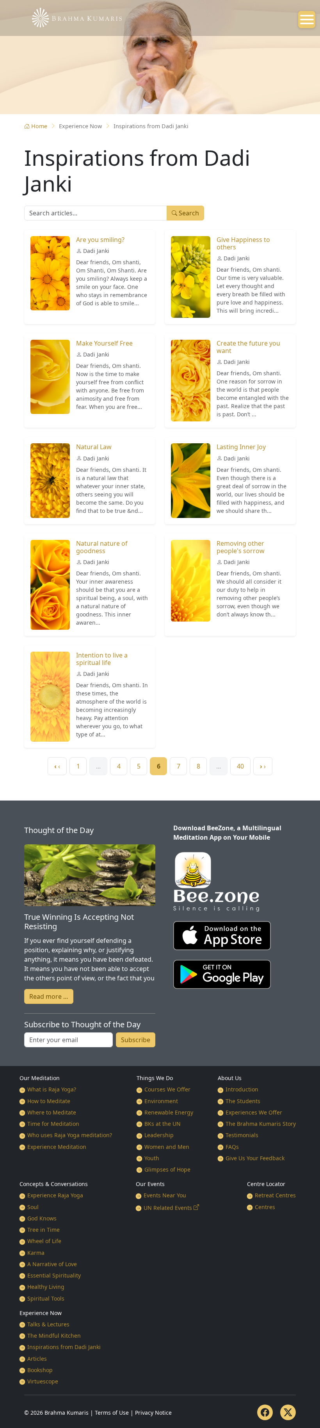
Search (188, 213)
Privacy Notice (153, 1412)
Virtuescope (42, 1381)
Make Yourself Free (104, 343)
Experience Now (41, 1313)
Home (39, 126)
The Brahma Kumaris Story (261, 1123)
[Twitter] (288, 1412)
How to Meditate (48, 1101)
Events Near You (165, 1195)
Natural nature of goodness (102, 547)
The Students (243, 1101)
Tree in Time (43, 1229)
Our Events (150, 1184)
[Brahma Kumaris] (73, 17)
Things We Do (155, 1078)
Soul (33, 1207)
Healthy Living (45, 1286)
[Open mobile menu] (306, 19)
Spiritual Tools (45, 1298)
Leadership (159, 1135)
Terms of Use (112, 1412)
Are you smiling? (100, 239)
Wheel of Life (44, 1241)
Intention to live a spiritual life (102, 659)
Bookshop (40, 1370)
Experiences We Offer (254, 1112)
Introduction (242, 1089)
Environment (161, 1101)
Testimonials (242, 1135)
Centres (265, 1207)
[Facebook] (265, 1412)
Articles (37, 1358)
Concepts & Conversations (54, 1184)
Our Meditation (40, 1078)
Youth (151, 1158)
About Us (230, 1078)
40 (240, 766)
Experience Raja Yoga (55, 1195)
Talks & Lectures (48, 1324)
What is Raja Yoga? (51, 1089)
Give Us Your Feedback (255, 1158)
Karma (35, 1252)
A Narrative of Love (52, 1264)
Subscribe (135, 1040)
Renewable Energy (168, 1112)
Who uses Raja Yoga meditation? (69, 1135)
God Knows (42, 1218)
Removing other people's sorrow (241, 547)
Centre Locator (266, 1184)
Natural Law (94, 447)
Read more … (48, 996)
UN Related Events (168, 1207)
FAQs (232, 1146)
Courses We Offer (167, 1089)
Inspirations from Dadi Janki (64, 1347)
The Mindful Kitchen (54, 1335)
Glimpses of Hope (167, 1169)
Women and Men (166, 1146)
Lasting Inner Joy (241, 447)
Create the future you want (248, 347)
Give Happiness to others (243, 243)
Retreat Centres (275, 1195)
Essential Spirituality (54, 1275)
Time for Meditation (53, 1123)
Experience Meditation (56, 1146)
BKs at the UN (162, 1123)
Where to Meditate (51, 1112)
